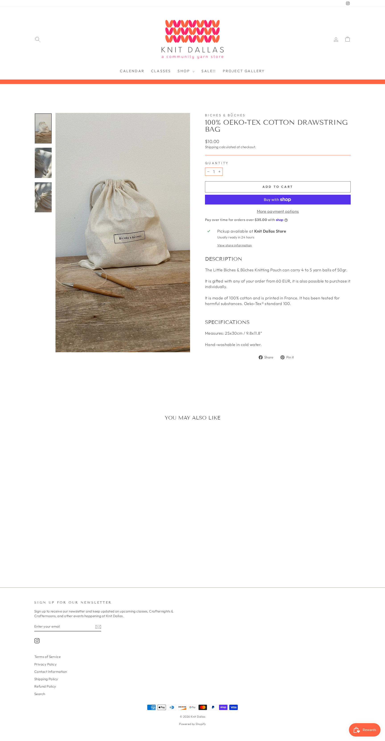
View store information (234, 245)
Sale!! (208, 71)
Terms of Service (47, 657)
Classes (161, 71)
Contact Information (50, 671)
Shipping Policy (46, 679)
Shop (184, 71)
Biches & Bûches (225, 115)
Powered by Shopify (192, 724)
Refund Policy (45, 686)
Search (39, 694)
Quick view (72, 502)
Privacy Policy (45, 664)
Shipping (212, 147)
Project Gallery (244, 71)
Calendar (132, 71)
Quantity (217, 163)
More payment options (278, 211)
